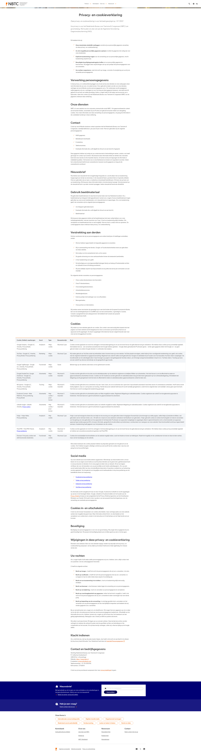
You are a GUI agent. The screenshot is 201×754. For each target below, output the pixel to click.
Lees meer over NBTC (83, 732)
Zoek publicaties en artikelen (62, 732)
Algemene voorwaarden (64, 749)
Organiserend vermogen (113, 719)
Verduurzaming (89, 723)
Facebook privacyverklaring (84, 477)
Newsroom (111, 3)
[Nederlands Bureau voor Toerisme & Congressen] (16, 3)
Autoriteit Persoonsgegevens (114, 641)
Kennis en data (126, 723)
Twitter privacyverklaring (83, 480)
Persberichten (105, 735)
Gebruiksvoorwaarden (76, 749)
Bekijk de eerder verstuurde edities (68, 695)
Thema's (86, 3)
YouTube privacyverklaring (83, 487)
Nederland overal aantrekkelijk (67, 723)
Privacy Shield (75, 496)
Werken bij (81, 735)
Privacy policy (26, 407)
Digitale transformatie (92, 719)
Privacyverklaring (22, 431)
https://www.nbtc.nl (82, 659)
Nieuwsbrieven (105, 739)
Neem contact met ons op (67, 707)
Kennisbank (96, 3)
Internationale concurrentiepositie (69, 719)
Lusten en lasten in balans (107, 723)
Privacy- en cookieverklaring (88, 749)
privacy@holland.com (84, 661)
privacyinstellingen (106, 670)
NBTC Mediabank (83, 739)
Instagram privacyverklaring (84, 484)
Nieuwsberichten (105, 732)
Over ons (102, 3)
